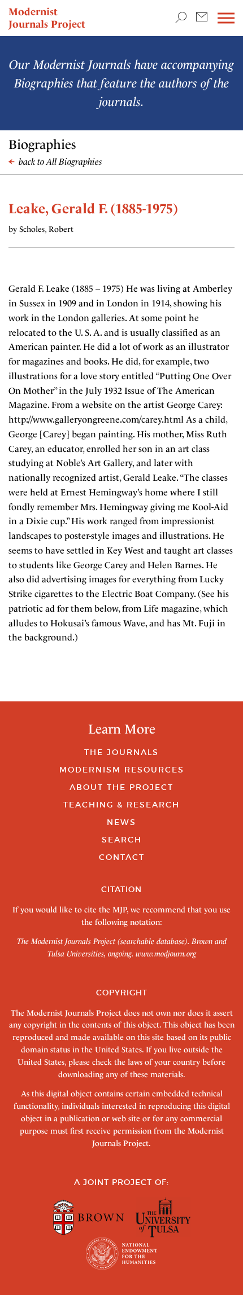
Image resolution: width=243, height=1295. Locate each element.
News (121, 822)
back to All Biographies (59, 161)
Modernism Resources (121, 770)
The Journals (121, 752)
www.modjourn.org (166, 953)
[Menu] (226, 18)
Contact (122, 857)
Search (122, 840)
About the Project (121, 787)
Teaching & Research (121, 805)
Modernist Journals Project (46, 18)
